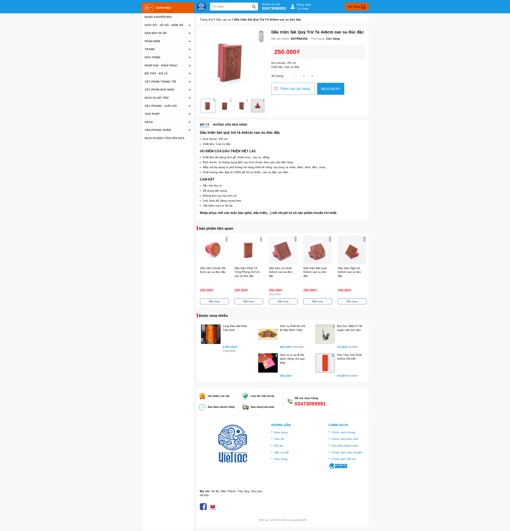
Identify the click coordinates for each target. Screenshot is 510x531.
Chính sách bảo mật (345, 438)
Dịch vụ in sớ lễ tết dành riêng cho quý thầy (292, 358)
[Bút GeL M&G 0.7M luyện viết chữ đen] (325, 334)
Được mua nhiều (213, 316)
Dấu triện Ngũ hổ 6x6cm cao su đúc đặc (349, 271)
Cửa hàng (280, 459)
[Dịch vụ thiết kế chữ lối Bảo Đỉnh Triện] (268, 334)
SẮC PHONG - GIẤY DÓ (161, 105)
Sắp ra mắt (281, 452)
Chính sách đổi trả (344, 459)
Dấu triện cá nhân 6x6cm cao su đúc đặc (280, 271)
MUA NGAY (330, 89)
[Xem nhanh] (214, 250)
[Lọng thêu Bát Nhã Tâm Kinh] (211, 334)
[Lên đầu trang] (503, 524)
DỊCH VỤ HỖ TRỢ (157, 97)
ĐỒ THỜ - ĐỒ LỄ (156, 73)
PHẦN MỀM (152, 41)
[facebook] (204, 506)
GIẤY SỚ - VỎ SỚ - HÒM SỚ (164, 25)
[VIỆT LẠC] (201, 6)
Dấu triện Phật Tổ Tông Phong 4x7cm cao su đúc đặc (246, 271)
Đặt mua (214, 301)
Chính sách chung (343, 432)
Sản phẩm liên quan (216, 228)
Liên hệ (279, 438)
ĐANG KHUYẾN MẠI (158, 17)
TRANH (150, 49)
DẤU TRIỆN (152, 57)
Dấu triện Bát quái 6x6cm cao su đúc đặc (315, 271)
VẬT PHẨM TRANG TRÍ (160, 81)
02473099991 (274, 8)
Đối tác (278, 445)
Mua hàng (280, 432)
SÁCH (149, 122)
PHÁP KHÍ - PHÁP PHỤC (161, 65)
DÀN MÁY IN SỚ (156, 33)
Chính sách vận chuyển (347, 452)
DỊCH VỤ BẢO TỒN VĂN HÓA (164, 138)
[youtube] (213, 506)
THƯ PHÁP (152, 113)
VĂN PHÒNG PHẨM (158, 130)
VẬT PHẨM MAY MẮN (159, 89)
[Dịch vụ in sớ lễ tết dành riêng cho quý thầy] (268, 363)
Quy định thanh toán (345, 445)
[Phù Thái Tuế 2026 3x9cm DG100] (325, 363)
